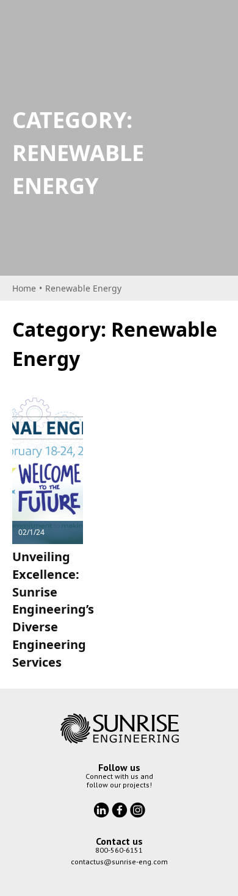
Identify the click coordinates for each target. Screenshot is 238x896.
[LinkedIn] (102, 808)
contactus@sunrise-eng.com (119, 861)
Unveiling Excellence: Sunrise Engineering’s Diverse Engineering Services (53, 609)
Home (24, 288)
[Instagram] (137, 808)
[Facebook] (121, 808)
